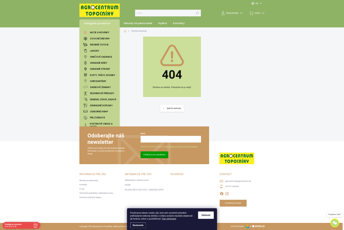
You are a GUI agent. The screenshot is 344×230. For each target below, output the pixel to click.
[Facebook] (222, 193)
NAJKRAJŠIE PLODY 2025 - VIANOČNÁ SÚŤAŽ (144, 190)
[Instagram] (227, 193)
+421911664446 (232, 186)
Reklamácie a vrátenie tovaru (137, 180)
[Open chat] (334, 221)
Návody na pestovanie (88, 180)
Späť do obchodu (174, 108)
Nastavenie (138, 225)
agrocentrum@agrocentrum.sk (238, 181)
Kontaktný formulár (233, 203)
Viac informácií (169, 219)
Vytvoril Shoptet (237, 226)
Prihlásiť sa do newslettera (154, 155)
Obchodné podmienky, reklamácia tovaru (96, 193)
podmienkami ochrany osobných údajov (181, 146)
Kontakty (83, 185)
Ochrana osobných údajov (90, 197)
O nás (81, 189)
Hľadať (197, 13)
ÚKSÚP (128, 185)
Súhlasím (205, 215)
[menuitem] (100, 32)
